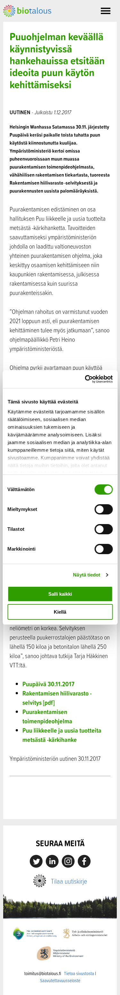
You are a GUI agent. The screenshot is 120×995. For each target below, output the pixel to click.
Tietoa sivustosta (79, 973)
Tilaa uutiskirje (69, 881)
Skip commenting (60, 805)
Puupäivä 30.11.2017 (48, 684)
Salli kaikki (60, 594)
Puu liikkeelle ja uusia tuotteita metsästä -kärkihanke (61, 735)
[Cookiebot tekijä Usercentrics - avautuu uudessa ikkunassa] (85, 379)
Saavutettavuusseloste (60, 980)
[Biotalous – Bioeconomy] (27, 10)
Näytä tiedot (86, 574)
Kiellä (60, 612)
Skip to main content (25, 24)
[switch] (103, 509)
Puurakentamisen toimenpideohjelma (47, 716)
